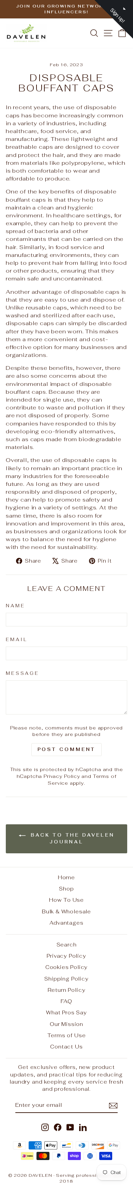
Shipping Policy (66, 978)
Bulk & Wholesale (66, 911)
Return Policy (67, 990)
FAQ (66, 1001)
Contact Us (66, 1046)
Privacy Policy (62, 776)
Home (66, 877)
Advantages (66, 923)
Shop (66, 888)
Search (67, 944)
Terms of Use (66, 1035)
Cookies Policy (66, 967)
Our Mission (66, 1024)
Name (15, 606)
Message (22, 673)
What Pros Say (66, 1012)
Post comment (67, 749)
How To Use (66, 900)
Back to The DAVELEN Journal (71, 839)
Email (17, 639)
